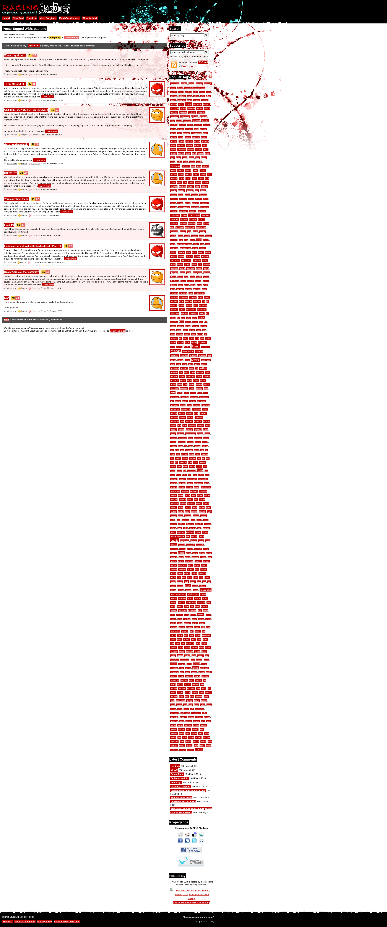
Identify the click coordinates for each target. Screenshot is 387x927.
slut (183, 643)
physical (190, 549)
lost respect (192, 471)
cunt (202, 244)
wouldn (181, 745)
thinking (195, 692)
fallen (188, 318)
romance (204, 606)
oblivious (181, 524)
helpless (192, 401)
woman (191, 737)
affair (202, 96)
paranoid (206, 528)
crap (180, 240)
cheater (173, 191)
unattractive (199, 709)
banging (174, 137)
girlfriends (174, 372)
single (191, 635)
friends (176, 351)
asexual (179, 121)
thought (208, 692)
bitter (194, 153)
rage (201, 577)
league (178, 458)
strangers (181, 664)
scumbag (187, 619)
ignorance (192, 425)
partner (198, 532)
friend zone (206, 347)
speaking (174, 652)
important (198, 430)
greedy (182, 380)
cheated (204, 186)
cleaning (199, 199)
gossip (182, 376)
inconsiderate (190, 434)
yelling (209, 745)
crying (173, 244)
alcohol (173, 100)
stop (192, 660)
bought (199, 162)
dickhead (206, 264)
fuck (209, 356)
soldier (201, 647)
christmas (174, 199)
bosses (203, 158)
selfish (173, 623)
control (199, 223)
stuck (181, 668)
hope (196, 413)
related (195, 590)
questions (202, 573)
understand (175, 713)
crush (199, 240)
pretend (173, 565)
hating (186, 393)
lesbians (192, 458)
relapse (188, 590)
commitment (205, 203)
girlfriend (203, 368)
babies (173, 133)
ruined (205, 610)
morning (173, 507)
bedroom (189, 141)
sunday (181, 676)
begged (197, 141)
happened (174, 389)
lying (194, 475)
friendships (174, 356)
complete (193, 211)
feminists (203, 326)
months (206, 503)
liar (203, 458)
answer (183, 108)
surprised (205, 676)
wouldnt (189, 745)
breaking (206, 166)
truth (190, 705)
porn (209, 557)
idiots (185, 425)
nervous (203, 516)
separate (187, 623)
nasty (209, 512)
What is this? (90, 18)
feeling (173, 326)
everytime (197, 301)
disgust (206, 269)
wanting (203, 725)
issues (180, 446)
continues (191, 223)
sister (198, 635)
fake (182, 318)
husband (189, 421)
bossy (173, 162)
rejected (181, 590)
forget (187, 342)
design (205, 260)
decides (181, 256)
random (179, 582)
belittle (173, 145)
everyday (188, 301)
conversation (189, 227)
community (195, 207)
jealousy (205, 446)
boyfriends (185, 166)
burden (203, 174)
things (187, 692)
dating (173, 252)
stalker (173, 656)
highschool (174, 405)
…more (199, 749)
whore (207, 733)
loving (184, 475)
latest (198, 454)
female (187, 326)
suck (181, 672)
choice (180, 195)
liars (207, 458)
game (191, 364)
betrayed (197, 145)
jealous (197, 446)
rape (199, 582)
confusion (192, 219)
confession (194, 215)
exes (195, 305)
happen (206, 384)
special (181, 652)
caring (179, 182)
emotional (174, 297)
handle (191, 384)
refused (202, 586)
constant (201, 219)
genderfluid (175, 368)
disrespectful (197, 273)
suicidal (201, 672)
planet (195, 553)
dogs (186, 277)
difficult (182, 269)
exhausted (203, 305)
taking (191, 680)
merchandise (175, 491)
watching (181, 729)
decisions (189, 256)
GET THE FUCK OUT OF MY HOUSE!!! (26, 110)
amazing (197, 100)
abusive (173, 92)
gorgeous (174, 376)
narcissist (202, 512)
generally (184, 368)
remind (190, 598)
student (188, 668)
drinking (173, 285)
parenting (180, 532)
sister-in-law (206, 635)
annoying (175, 108)
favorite (188, 322)
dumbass (180, 289)
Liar (6, 298)
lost (184, 471)
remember (182, 598)
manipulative (202, 479)
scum (180, 619)
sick (203, 631)
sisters (173, 639)
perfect (201, 541)
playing (208, 553)
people (174, 540)
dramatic (190, 281)
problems (182, 569)
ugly (191, 709)
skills (199, 639)
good (207, 372)
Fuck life (9, 225)
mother (188, 507)
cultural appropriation (184, 244)
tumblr (196, 705)
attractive (206, 125)
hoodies (189, 413)
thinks (202, 692)
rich (192, 606)
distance (207, 273)
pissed (181, 553)
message (185, 491)
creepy (192, 240)
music (187, 512)
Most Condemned (69, 18)
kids (202, 450)
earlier (204, 289)
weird (188, 733)
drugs (199, 285)
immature (189, 430)
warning (173, 729)
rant (186, 581)
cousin (201, 236)
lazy (172, 458)
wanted (196, 725)
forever (173, 342)
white (200, 733)
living (179, 466)
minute (199, 495)
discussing (190, 269)
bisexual (198, 149)
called (188, 178)
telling (204, 688)
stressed (196, 664)
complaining (183, 211)
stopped (199, 660)
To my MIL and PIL (14, 84)
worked (188, 741)
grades (199, 376)
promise (203, 569)
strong (204, 664)
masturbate (198, 483)
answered (191, 108)
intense (205, 438)
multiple (173, 512)
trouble (179, 705)
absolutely (207, 84)
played (201, 553)
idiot (179, 425)
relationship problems (178, 594)
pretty (190, 565)
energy (207, 297)
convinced (174, 232)
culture (196, 244)
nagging (194, 512)
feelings (180, 326)
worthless (174, 745)
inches (173, 434)
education (174, 293)
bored (178, 158)
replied (205, 598)
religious (174, 598)
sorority (208, 647)
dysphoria (196, 289)
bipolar (173, 149)
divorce (173, 277)
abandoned (175, 84)
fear (200, 322)
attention (182, 125)
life (176, 462)
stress (189, 664)
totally (206, 696)
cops (189, 232)
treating (204, 701)
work (182, 741)
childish (203, 191)
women (198, 737)
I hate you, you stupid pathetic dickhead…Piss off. (33, 246)
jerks (177, 450)
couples (194, 236)
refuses (173, 590)
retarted (179, 606)
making (200, 475)
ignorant (200, 425)
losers (173, 471)
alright (189, 100)
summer (173, 676)
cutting (195, 248)
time (186, 696)
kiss (178, 454)
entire (181, 301)
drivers (186, 285)
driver (180, 285)
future (185, 364)
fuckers (180, 360)
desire (173, 264)
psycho (173, 573)
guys (185, 384)
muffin (208, 507)
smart (198, 643)
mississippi (174, 503)
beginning (205, 141)
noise (193, 520)
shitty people (175, 631)
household (198, 417)
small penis (190, 643)
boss (197, 158)
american (205, 100)
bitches (173, 153)
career (173, 182)
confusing (183, 219)
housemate (175, 421)
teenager (182, 688)
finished (200, 334)
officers (173, 528)
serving (194, 623)
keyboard (189, 450)
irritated (205, 442)
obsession (198, 524)
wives (185, 737)
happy (192, 389)
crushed (206, 240)
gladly (193, 372)
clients (206, 199)
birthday (191, 149)
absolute (199, 84)
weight (181, 733)
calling (194, 178)
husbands (197, 421)
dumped (188, 289)
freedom (187, 347)
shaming (189, 627)
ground (195, 380)
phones (182, 549)
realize (173, 586)
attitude (190, 125)
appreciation (184, 117)
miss (195, 499)
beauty (181, 141)
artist (172, 121)
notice (206, 520)
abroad (191, 84)
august (173, 129)
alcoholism (181, 100)
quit (179, 577)
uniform (191, 717)
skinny (205, 639)
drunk (205, 285)
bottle (186, 162)
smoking (174, 647)
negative (188, 516)
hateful (179, 393)
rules (172, 615)
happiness (183, 389)
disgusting (174, 273)
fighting (192, 330)
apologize (192, 112)
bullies (181, 174)
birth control (182, 149)
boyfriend (175, 166)
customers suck (185, 248)
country (173, 236)
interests (190, 442)
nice (178, 520)
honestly (174, 413)
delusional (205, 256)
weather (195, 729)
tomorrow (199, 696)
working (196, 741)
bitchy (188, 153)
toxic (172, 701)
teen (202, 684)
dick (200, 264)
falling (194, 318)
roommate (182, 610)
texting (173, 692)
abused (180, 88)
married (189, 483)
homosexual (196, 409)
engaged (174, 301)
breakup (180, 170)
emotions (193, 297)
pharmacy (174, 549)
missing (202, 499)
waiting (173, 725)
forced (208, 338)
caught (191, 182)
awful (196, 129)
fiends (185, 330)
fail (207, 313)
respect (173, 602)
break (199, 166)
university (199, 717)
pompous (195, 557)
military (187, 495)
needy (180, 516)
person (174, 545)
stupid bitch (204, 668)
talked (173, 684)
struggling (174, 668)
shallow (181, 627)
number (173, 524)
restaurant (201, 602)
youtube (190, 750)
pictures (173, 553)
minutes (207, 495)
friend (196, 346)
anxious (207, 108)
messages (203, 491)
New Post (18, 18)
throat (181, 696)
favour (195, 322)
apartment (183, 112)
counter (202, 232)
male (207, 475)
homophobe (175, 409)
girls (181, 372)
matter (206, 483)
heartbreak (194, 397)
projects (190, 569)
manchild (182, 479)
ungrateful (174, 717)
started (180, 656)
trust (185, 705)
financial (180, 334)
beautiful (174, 141)
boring (185, 158)
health (199, 393)
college (180, 203)
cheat (197, 186)
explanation (175, 313)
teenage (174, 688)
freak (172, 347)
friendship (199, 351)
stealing (200, 656)
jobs (182, 450)
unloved (207, 717)
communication (184, 207)
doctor (180, 277)
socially (187, 647)
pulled (180, 573)
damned (202, 248)
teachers (195, 684)
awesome (189, 129)
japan (191, 446)
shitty (208, 627)
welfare (194, 733)
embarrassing (199, 293)
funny (178, 364)
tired (192, 696)
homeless (196, 405)
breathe (188, 170)
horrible (182, 417)
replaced (198, 598)
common (174, 207)
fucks (172, 364)
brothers (174, 174)
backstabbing (196, 133)
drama (183, 281)
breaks (173, 170)
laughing (205, 454)
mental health (206, 487)
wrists (196, 745)
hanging (199, 384)
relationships (193, 594)
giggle (191, 368)
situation (186, 639)
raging (207, 577)
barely (181, 137)
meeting (189, 487)
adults (189, 96)
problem (174, 569)
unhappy (183, 717)
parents (190, 532)
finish (193, 334)
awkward (203, 129)
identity (173, 425)
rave (204, 582)
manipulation (191, 479)
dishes (182, 273)
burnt (209, 174)
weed (202, 729)
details (194, 264)
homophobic (185, 409)
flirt (180, 338)
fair (178, 318)
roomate (174, 610)
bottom (192, 162)
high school (201, 401)
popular (203, 557)
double (199, 277)
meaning (174, 487)
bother (179, 162)
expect (182, 309)
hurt (182, 421)
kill (206, 450)
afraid (208, 96)
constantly (174, 223)
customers (174, 248)
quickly (173, 577)
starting (187, 656)
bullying (195, 174)
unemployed (196, 713)
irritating (173, 446)
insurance (197, 438)
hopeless (203, 413)
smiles (204, 643)
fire (206, 334)
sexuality (174, 627)
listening (202, 462)
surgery (197, 676)
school (201, 614)
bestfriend (180, 145)
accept (180, 92)
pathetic (194, 536)
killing (173, 454)
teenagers (190, 688)
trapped (189, 701)
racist (196, 577)
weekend (174, 733)
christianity (203, 195)
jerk (172, 450)
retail (208, 602)
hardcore (199, 389)
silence (173, 635)
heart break (175, 397)
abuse (173, 88)
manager (174, 479)
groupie (203, 380)
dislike (189, 273)
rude (199, 610)
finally (173, 334)
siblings (197, 631)
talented (198, 680)
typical (186, 709)
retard (173, 606)
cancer (201, 178)
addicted (174, 96)
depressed (175, 260)
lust (190, 475)
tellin (198, 688)
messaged (194, 491)
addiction (182, 96)
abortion (184, 84)
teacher (187, 684)
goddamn (200, 372)
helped (177, 401)
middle (180, 495)
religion (203, 594)
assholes (205, 121)
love (200, 470)
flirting (185, 338)
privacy (204, 565)
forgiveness (202, 342)
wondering (174, 741)
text (209, 688)
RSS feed (203, 62)
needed (173, 516)
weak (188, 729)
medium (181, 487)
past (187, 536)
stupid (195, 668)
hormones (174, 417)
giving (186, 372)
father (181, 322)
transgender (180, 701)
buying (181, 178)
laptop (191, 454)
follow (192, 338)
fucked (173, 360)
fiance (179, 330)
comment (195, 203)
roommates (192, 610)
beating (204, 137)
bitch (205, 149)
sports (204, 652)
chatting (190, 186)
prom (197, 569)
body (172, 158)
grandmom (174, 380)
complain (174, 211)
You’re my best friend (16, 199)
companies (204, 207)
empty (200, 297)
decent (200, 252)
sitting (179, 639)
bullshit (188, 174)
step (206, 656)
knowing (184, 454)
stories (206, 660)
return (187, 606)
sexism (202, 623)
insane (207, 434)
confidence (205, 215)
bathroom (195, 137)
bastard (187, 137)
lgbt (199, 458)
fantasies (174, 322)
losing (179, 471)
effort (191, 293)
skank (194, 639)
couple (187, 236)
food (197, 338)
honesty (181, 413)
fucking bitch (206, 360)
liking (190, 462)
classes (191, 199)
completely (201, 211)
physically (198, 549)
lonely (185, 466)
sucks (187, 672)
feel (205, 322)
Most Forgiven (48, 18)
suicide (208, 672)
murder (180, 512)
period (208, 541)
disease (199, 269)
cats (185, 182)
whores (173, 737)
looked (199, 466)
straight (173, 664)
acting (195, 92)
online (186, 528)
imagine (181, 430)
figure (199, 330)
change (205, 182)
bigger (205, 145)
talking (180, 684)
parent (173, 532)
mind (193, 495)
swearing (184, 680)
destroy (187, 264)
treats (173, 705)
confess (184, 215)
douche (206, 277)
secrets (208, 619)
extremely (184, 313)
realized (180, 586)
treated (196, 701)
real (209, 582)
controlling (179, 227)
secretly (201, 619)
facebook (193, 313)
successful (174, 672)
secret (194, 619)
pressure (206, 561)
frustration (202, 356)
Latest (6, 18)
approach (194, 117)
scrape (208, 615)
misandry (174, 499)
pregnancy (189, 561)
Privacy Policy (44, 921)
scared (193, 615)
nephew (196, 516)
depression (186, 260)
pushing (187, 573)
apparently (201, 112)
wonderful (206, 737)
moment (183, 503)
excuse (181, 305)
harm (206, 389)
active (209, 92)
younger (182, 750)
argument (203, 117)
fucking (195, 359)
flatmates (174, 338)
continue (183, 223)
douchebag (175, 281)
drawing (198, 281)
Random (32, 18)
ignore (208, 425)
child (196, 191)
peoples (194, 541)
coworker (174, 240)
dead (188, 252)
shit (203, 627)
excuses (189, 305)
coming (187, 203)
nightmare (185, 520)
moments (191, 503)
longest (192, 466)
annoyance (197, 104)
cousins (208, 236)
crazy (186, 240)
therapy (180, 692)
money (198, 503)
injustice (200, 434)
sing (185, 635)
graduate (207, 376)
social (181, 647)
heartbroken (204, 397)
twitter (180, 709)
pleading (174, 557)
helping (184, 401)
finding (187, 334)
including (180, 434)
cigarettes (182, 199)
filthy (204, 330)
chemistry (190, 191)
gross (189, 380)
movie (195, 507)
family (202, 317)
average (181, 129)
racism (189, 577)
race (183, 577)
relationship (205, 590)
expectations (190, 309)
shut (191, 631)
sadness (179, 615)
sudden (194, 672)
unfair (204, 713)
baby (179, 133)
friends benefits (188, 351)
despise (180, 264)
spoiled (197, 652)
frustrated (184, 356)
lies (172, 462)
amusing (174, 104)
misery (190, 499)
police (181, 557)
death (194, 252)
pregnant (198, 561)
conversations (201, 227)
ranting (192, 582)
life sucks (183, 462)
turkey (203, 705)
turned (209, 705)
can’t (207, 178)
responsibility (191, 602)
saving (186, 615)
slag (172, 643)
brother (202, 170)
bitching (181, 153)
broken (195, 170)
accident (188, 92)
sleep (178, 643)
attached (174, 125)
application (174, 117)
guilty (180, 384)
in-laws (205, 430)
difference (174, 269)
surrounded (175, 680)
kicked (196, 450)
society (194, 647)
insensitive (182, 438)
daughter (181, 252)
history (182, 405)
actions (202, 92)
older (179, 528)
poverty (180, 561)
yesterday (174, 750)
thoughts (174, 696)
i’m (186, 446)
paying (201, 536)
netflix (173, 520)
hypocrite (206, 421)
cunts (208, 244)
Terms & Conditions (25, 921)
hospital (190, 417)
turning (173, 709)
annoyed (207, 104)
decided (173, 256)
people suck (184, 541)
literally (173, 466)
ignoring (173, 430)
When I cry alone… (15, 55)
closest (173, 203)
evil (204, 301)
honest (205, 409)
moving (201, 507)
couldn (195, 232)
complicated (175, 215)
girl (197, 368)
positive (173, 561)
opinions (193, 528)
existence (174, 309)
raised (173, 582)
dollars (192, 277)
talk (204, 680)
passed (205, 532)
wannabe (188, 725)
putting (194, 573)
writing (202, 745)
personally (200, 545)
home (189, 405)
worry (210, 741)
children (173, 195)
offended (208, 524)
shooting (185, 631)
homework (205, 405)
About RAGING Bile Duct (67, 921)
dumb (173, 289)
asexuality (187, 121)
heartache (184, 397)
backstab (186, 133)
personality (190, 545)
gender (203, 364)
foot (202, 338)
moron (181, 507)
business (174, 178)
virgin (208, 721)
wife (179, 737)
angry (188, 104)
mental (196, 487)
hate (173, 392)
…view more (48, 96)
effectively (183, 293)
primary (196, 565)
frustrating (193, 356)
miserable (182, 499)
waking (180, 725)
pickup (206, 549)
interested (181, 442)
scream (173, 619)
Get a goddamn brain (16, 144)
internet (197, 442)
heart (205, 393)
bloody (207, 153)
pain (199, 528)
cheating (181, 191)
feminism (195, 326)
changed (174, 186)
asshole (196, 121)
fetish (173, 330)
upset (182, 721)
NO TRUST (10, 173)
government (190, 376)
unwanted (174, 721)
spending (189, 652)
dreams (205, 281)
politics (187, 557)
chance (198, 182)
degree (197, 256)
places (188, 553)
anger (181, 104)
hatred (193, 393)
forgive (193, 342)
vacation (196, 721)
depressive (197, 260)
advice (196, 96)
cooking (182, 232)
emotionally (184, 297)
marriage (182, 483)
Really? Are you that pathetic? (21, 272)
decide (207, 252)
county (180, 236)
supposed (189, 676)
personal (182, 545)
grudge (173, 384)
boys (193, 166)
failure (173, 318)
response (181, 602)
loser (205, 466)
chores (187, 195)
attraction (198, 125)
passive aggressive (177, 536)
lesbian (185, 458)
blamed (200, 153)
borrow (191, 158)
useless (188, 721)
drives (193, 285)
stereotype (174, 660)
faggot (202, 313)
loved (178, 475)
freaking (179, 347)
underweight (185, 713)
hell (172, 401)
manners (174, 483)
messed (173, 495)
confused (174, 219)
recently (195, 586)
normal (199, 520)
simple (180, 635)
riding (197, 606)
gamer (197, 364)
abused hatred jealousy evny (195, 88)
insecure (174, 438)
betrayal (189, 145)
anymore (174, 112)
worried (203, 741)
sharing (196, 627)
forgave (180, 342)
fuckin (187, 360)
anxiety (199, 108)
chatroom (182, 186)
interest (173, 442)
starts (194, 656)
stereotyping (184, 660)
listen (195, 462)
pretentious (182, 565)
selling (180, 623)
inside (190, 438)
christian (195, 195)
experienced (201, 309)
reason (187, 586)
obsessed (189, 524)
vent (202, 721)
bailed (205, 133)
